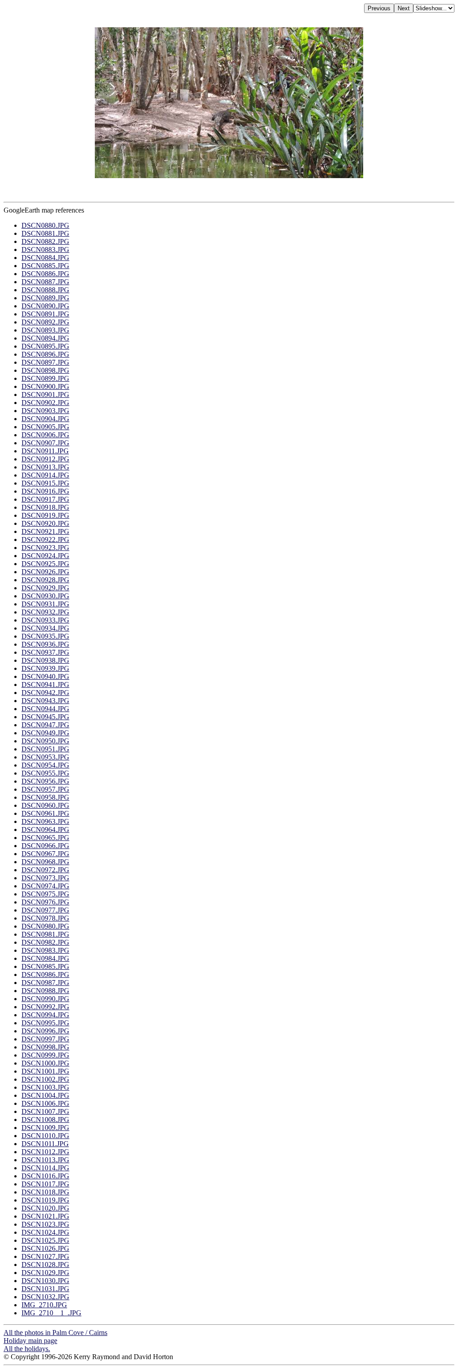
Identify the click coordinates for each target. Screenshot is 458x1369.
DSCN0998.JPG (45, 1047)
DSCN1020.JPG (45, 1208)
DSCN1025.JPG (45, 1240)
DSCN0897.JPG (45, 362)
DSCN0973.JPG (45, 878)
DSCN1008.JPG (45, 1119)
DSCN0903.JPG (45, 410)
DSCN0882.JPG (45, 241)
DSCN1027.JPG (45, 1256)
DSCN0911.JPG (45, 451)
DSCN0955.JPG (45, 773)
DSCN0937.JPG (45, 652)
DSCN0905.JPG (45, 427)
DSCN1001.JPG (45, 1071)
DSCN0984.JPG (45, 958)
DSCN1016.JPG (45, 1176)
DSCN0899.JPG (45, 378)
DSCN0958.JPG (45, 797)
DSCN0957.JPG (45, 789)
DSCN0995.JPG (45, 1023)
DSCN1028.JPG (45, 1264)
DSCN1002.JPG (45, 1079)
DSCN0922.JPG (45, 539)
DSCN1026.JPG (45, 1248)
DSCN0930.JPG (45, 596)
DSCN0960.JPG (45, 805)
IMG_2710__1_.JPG (51, 1313)
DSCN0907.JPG (45, 443)
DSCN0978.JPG (45, 918)
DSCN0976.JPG (45, 902)
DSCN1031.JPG (45, 1288)
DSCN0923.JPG (45, 547)
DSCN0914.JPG (45, 475)
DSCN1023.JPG (45, 1224)
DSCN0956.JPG (45, 781)
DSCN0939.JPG (45, 668)
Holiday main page (30, 1340)
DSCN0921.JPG (45, 531)
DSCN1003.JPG (45, 1087)
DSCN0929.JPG (45, 588)
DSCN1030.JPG (45, 1280)
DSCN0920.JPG (45, 523)
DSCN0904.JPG (45, 418)
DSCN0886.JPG (45, 273)
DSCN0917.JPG (45, 499)
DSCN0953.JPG (45, 757)
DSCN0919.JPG (45, 515)
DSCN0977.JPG (45, 910)
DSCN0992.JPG (45, 1007)
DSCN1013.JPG (45, 1160)
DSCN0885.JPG (45, 265)
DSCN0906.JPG (45, 435)
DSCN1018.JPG (45, 1192)
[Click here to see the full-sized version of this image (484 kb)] (229, 175)
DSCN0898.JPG (45, 370)
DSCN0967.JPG (45, 853)
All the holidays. (27, 1348)
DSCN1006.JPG (45, 1103)
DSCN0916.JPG (45, 491)
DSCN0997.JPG (45, 1039)
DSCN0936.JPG (45, 644)
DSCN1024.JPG (45, 1232)
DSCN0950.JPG (45, 741)
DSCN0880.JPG (45, 225)
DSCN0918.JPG (45, 507)
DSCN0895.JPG (45, 346)
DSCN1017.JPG (45, 1184)
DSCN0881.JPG (45, 233)
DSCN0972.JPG (45, 870)
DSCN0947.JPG (45, 725)
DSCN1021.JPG (45, 1216)
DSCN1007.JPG (45, 1111)
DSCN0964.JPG (45, 829)
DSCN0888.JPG (45, 290)
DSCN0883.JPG (45, 249)
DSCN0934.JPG (45, 628)
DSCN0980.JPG (45, 926)
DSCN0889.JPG (45, 298)
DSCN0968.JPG (45, 862)
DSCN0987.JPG (45, 982)
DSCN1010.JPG (45, 1135)
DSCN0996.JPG (45, 1031)
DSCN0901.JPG (45, 394)
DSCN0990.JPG (45, 998)
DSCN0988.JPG (45, 990)
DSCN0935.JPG (45, 636)
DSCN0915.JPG (45, 483)
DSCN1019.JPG (45, 1200)
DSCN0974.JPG (45, 886)
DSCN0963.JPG (45, 821)
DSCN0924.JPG (45, 555)
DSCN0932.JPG (45, 612)
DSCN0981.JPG (45, 934)
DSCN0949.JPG (45, 733)
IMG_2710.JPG (44, 1305)
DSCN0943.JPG (45, 700)
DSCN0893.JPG (45, 330)
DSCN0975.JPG (45, 894)
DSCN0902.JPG (45, 402)
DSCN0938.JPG (45, 660)
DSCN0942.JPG (45, 692)
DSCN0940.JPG (45, 676)
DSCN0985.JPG (45, 966)
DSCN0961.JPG (45, 813)
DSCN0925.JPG (45, 563)
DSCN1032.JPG (45, 1297)
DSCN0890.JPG (45, 306)
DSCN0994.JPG (45, 1015)
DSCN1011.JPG (45, 1143)
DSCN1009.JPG (45, 1127)
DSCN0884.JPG (45, 257)
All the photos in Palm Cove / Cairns (55, 1332)
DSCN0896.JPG (45, 354)
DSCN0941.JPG (45, 684)
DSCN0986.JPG (45, 974)
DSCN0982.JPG (45, 942)
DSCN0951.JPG (45, 749)
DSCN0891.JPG (45, 314)
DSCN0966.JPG (45, 845)
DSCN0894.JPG (45, 338)
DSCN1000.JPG (45, 1063)
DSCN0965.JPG (45, 837)
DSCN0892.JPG (45, 322)
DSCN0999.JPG (45, 1055)
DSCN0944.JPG (45, 708)
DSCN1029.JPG (45, 1272)
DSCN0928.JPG (45, 580)
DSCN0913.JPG (45, 467)
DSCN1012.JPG (45, 1152)
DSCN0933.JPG (45, 620)
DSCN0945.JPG (45, 717)
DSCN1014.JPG (45, 1168)
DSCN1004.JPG (45, 1095)
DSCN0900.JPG (45, 386)
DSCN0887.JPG (45, 282)
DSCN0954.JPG (45, 765)
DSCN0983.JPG (45, 950)
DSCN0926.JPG (45, 572)
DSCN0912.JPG (45, 459)
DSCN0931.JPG (45, 604)
